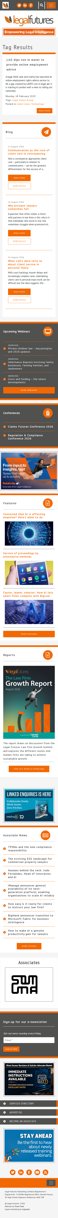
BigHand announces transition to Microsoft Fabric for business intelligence (30, 919)
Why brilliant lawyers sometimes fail (22, 207)
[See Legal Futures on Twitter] (19, 5)
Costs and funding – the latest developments (27, 380)
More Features (29, 634)
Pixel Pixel (19, 1206)
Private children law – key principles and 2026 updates (30, 350)
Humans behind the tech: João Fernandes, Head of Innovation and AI (29, 874)
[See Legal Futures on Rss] (45, 1172)
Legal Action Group (23, 100)
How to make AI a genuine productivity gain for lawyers (28, 932)
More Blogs (19, 186)
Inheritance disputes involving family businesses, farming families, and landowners (30, 365)
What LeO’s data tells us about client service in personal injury (25, 264)
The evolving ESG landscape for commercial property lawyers (30, 860)
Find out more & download (29, 769)
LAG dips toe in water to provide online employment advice (27, 64)
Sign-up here (11, 1049)
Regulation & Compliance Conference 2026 (25, 437)
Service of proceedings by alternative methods (20, 555)
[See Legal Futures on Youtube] (37, 1172)
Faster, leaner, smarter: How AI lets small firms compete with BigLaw (28, 594)
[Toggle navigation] (51, 5)
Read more (44, 110)
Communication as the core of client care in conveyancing (29, 152)
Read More (19, 178)
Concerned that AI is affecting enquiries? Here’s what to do (24, 515)
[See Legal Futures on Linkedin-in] (25, 5)
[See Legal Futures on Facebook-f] (30, 5)
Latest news (23, 103)
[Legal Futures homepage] (29, 21)
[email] (29, 1040)
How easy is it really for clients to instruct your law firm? (30, 905)
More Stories (29, 946)
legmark (26, 1209)
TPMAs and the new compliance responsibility (30, 848)
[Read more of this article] (29, 533)
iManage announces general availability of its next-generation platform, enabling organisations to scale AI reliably (31, 890)
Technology (37, 103)
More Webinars (29, 390)
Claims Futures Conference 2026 (30, 426)
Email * (9, 1040)
